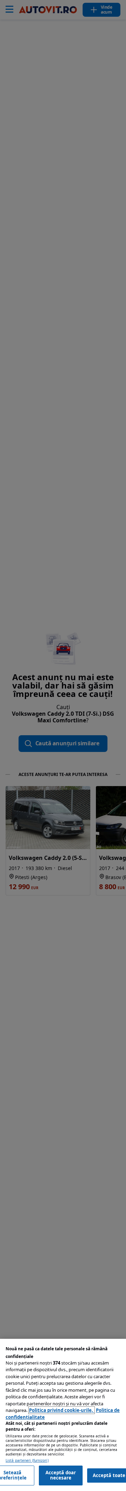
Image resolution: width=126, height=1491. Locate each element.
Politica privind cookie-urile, (61, 1410)
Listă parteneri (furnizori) (27, 1460)
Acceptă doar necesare (61, 1475)
